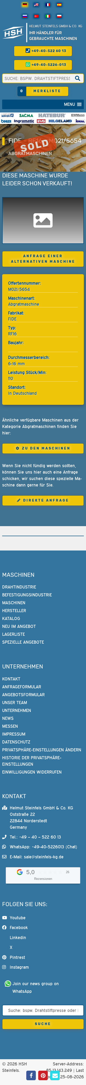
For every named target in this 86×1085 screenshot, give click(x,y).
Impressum (13, 734)
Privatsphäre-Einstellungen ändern (41, 749)
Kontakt (11, 678)
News (8, 718)
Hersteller (14, 610)
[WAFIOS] (7, 115)
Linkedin (18, 937)
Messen (10, 726)
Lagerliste (13, 634)
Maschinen (13, 602)
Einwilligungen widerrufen (32, 772)
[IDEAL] (80, 121)
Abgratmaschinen (30, 153)
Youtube (18, 917)
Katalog (11, 618)
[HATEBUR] (52, 115)
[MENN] (78, 115)
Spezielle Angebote (23, 642)
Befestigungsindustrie (27, 594)
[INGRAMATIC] (24, 121)
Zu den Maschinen (46, 448)
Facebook (19, 927)
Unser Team (14, 702)
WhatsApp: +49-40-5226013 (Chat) (43, 846)
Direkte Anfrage (46, 500)
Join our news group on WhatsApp (36, 987)
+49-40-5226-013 (48, 65)
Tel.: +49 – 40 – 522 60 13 (35, 836)
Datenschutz (16, 741)
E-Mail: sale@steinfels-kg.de (37, 856)
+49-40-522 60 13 (48, 51)
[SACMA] (26, 115)
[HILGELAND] (60, 121)
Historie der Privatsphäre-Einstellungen (31, 761)
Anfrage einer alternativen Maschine (43, 259)
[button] (69, 104)
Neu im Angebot (19, 626)
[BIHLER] (6, 121)
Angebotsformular (23, 694)
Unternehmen (16, 710)
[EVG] (41, 121)
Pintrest (17, 957)
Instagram (19, 967)
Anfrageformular (21, 686)
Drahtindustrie (19, 586)
